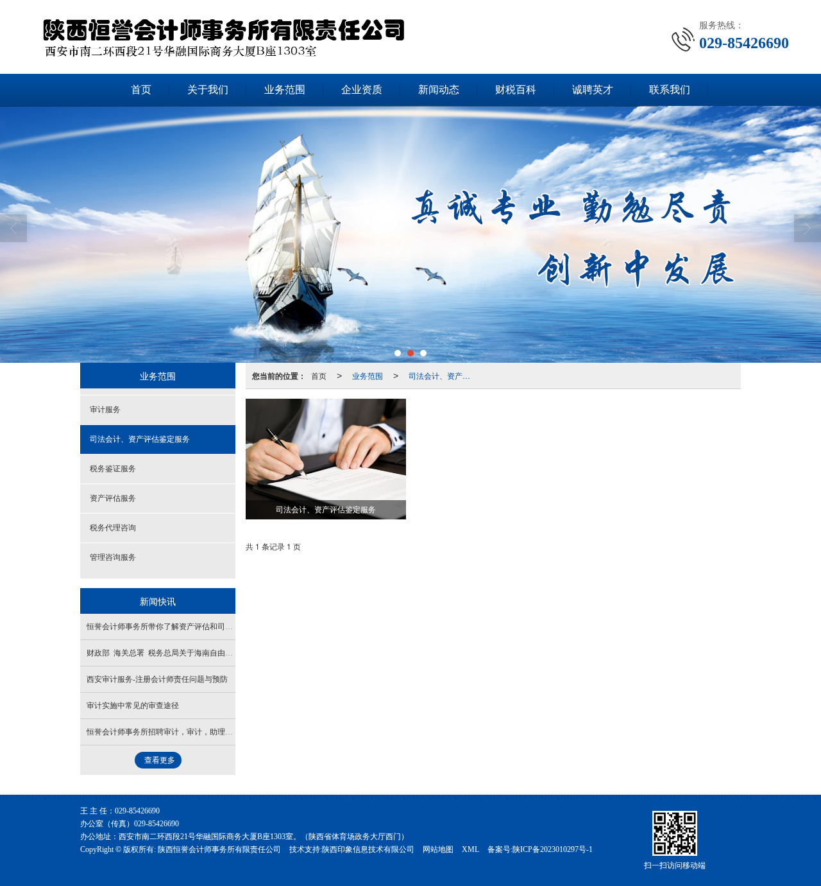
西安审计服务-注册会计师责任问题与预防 (157, 679)
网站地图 (438, 849)
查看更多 (159, 760)
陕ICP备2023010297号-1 (552, 849)
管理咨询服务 (113, 557)
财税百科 (515, 89)
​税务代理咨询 (113, 527)
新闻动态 (438, 89)
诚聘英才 (592, 89)
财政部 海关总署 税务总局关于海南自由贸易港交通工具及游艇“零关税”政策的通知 (228, 652)
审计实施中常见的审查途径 (133, 705)
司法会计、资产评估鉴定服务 (443, 375)
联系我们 (669, 89)
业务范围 (284, 89)
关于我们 (207, 89)
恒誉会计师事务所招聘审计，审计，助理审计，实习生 (179, 731)
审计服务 (105, 409)
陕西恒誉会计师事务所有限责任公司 (219, 849)
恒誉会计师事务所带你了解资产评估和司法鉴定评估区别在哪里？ (198, 626)
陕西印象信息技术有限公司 (368, 849)
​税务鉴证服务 (113, 468)
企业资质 (361, 89)
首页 (141, 89)
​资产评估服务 (113, 498)
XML (470, 849)
